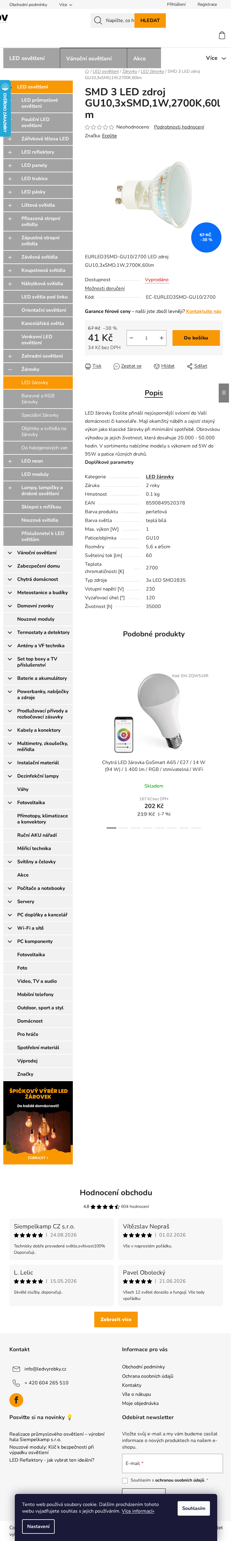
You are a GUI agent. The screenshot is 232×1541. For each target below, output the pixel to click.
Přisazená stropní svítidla (40, 221)
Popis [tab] (154, 393)
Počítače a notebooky (41, 888)
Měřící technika (34, 848)
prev (90, 747)
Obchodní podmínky (28, 5)
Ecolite (109, 135)
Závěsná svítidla (39, 257)
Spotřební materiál (38, 1047)
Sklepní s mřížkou (41, 507)
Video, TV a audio (37, 981)
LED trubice (34, 178)
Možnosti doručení (105, 288)
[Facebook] (16, 1400)
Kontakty (131, 1385)
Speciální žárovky (40, 415)
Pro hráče (27, 1034)
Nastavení (38, 1526)
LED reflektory (37, 152)
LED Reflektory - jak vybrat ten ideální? (51, 1460)
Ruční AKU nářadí (37, 835)
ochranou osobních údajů (179, 1480)
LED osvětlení (32, 87)
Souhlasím (193, 1508)
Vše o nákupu (136, 1394)
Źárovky (30, 369)
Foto (22, 968)
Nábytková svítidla (42, 283)
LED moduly (35, 474)
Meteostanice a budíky (42, 592)
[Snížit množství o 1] (131, 337)
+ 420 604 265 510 (46, 1383)
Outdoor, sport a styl (40, 1008)
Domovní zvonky (35, 606)
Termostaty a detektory (43, 632)
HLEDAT (150, 20)
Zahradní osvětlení (42, 356)
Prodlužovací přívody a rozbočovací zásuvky (42, 714)
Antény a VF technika (41, 645)
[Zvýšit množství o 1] (161, 337)
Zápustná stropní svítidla (40, 240)
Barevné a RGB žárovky (38, 399)
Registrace (207, 4)
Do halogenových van (44, 447)
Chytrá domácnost (37, 579)
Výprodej (27, 1061)
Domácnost (30, 1021)
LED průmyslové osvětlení (39, 103)
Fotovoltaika (31, 802)
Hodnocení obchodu (116, 1192)
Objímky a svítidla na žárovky (43, 431)
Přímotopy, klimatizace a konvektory (42, 819)
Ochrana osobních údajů (147, 1376)
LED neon (32, 461)
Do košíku (196, 338)
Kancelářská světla (42, 323)
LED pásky (33, 192)
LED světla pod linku (44, 297)
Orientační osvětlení (43, 310)
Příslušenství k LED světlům (42, 536)
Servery (25, 901)
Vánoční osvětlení (36, 552)
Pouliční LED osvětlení (35, 122)
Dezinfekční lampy (38, 776)
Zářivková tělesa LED (45, 138)
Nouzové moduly (35, 619)
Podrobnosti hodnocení (179, 127)
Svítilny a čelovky (36, 861)
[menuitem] (31, 58)
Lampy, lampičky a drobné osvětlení (42, 490)
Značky (25, 1074)
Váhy (22, 789)
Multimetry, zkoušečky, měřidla (42, 746)
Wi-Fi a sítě (30, 928)
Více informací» (138, 1511)
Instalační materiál (38, 762)
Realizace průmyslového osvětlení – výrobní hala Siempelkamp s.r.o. (57, 1437)
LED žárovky (34, 382)
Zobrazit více (116, 1319)
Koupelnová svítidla (43, 270)
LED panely (34, 165)
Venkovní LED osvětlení (36, 339)
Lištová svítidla (38, 205)
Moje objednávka (140, 1403)
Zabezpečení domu (38, 566)
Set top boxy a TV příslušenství (37, 662)
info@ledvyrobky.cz (45, 1369)
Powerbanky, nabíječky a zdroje (43, 694)
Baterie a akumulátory (42, 678)
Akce (23, 875)
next (218, 747)
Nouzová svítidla (39, 520)
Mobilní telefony (35, 994)
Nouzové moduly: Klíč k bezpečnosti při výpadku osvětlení (51, 1450)
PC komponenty (35, 941)
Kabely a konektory (38, 730)
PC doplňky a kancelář (42, 915)
